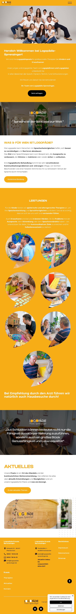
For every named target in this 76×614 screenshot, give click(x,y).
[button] (70, 3)
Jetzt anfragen (37, 93)
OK (61, 602)
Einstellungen (61, 609)
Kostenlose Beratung (16, 179)
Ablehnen (61, 606)
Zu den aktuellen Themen (17, 490)
